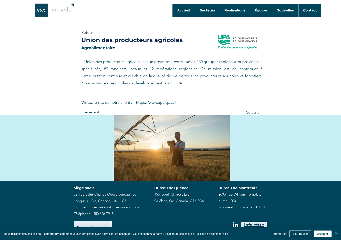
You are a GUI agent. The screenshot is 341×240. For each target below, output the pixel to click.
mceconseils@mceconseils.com (114, 207)
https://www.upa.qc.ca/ (156, 102)
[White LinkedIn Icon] (30, 4)
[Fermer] (336, 234)
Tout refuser (300, 234)
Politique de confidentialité (212, 234)
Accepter (322, 234)
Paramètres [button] (279, 234)
